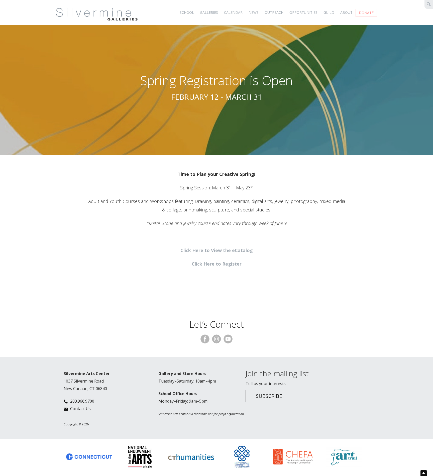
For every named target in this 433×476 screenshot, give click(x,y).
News (254, 12)
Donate (366, 12)
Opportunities (303, 12)
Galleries (209, 12)
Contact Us (80, 408)
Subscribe (269, 396)
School (187, 12)
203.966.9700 (82, 401)
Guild (328, 12)
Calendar (233, 12)
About (346, 12)
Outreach (274, 12)
